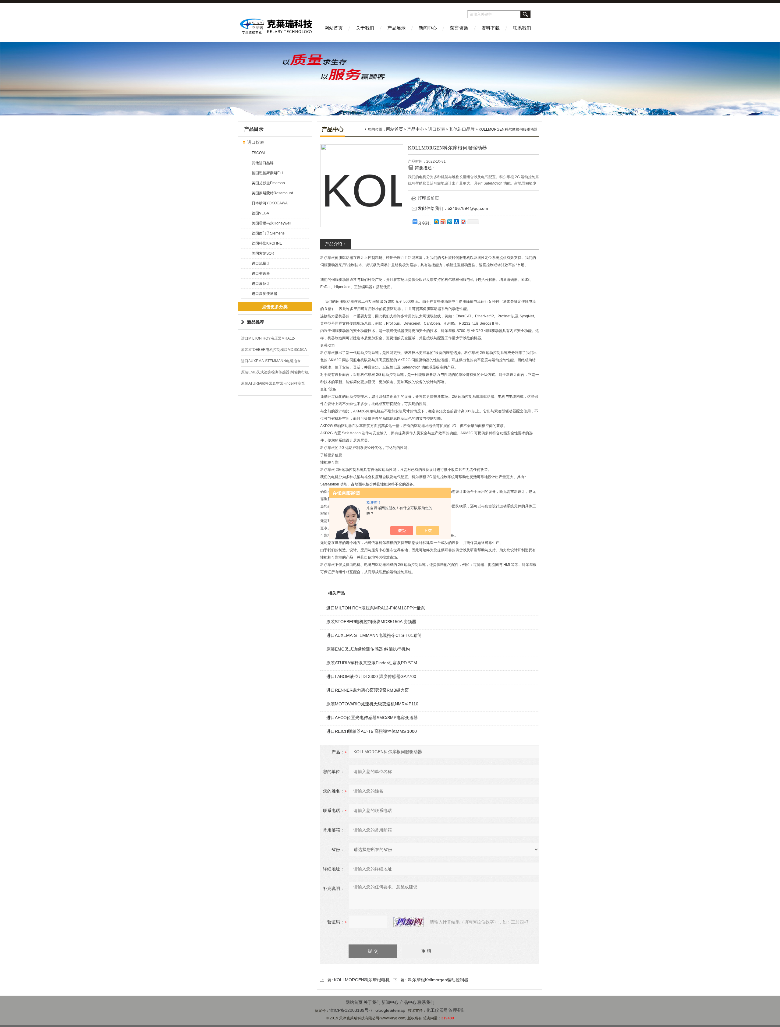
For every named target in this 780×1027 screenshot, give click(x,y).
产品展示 (396, 27)
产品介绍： (335, 243)
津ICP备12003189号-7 (351, 1010)
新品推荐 (255, 321)
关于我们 (365, 27)
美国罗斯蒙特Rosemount (272, 193)
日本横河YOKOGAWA (270, 203)
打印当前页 (428, 198)
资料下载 (490, 27)
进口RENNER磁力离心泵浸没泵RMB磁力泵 (367, 690)
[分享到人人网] (456, 221)
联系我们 (522, 27)
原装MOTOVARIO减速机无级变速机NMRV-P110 (372, 703)
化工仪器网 (437, 1010)
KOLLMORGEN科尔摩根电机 (362, 979)
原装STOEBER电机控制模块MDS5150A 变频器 (371, 621)
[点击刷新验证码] (408, 922)
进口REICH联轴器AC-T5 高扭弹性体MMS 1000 (371, 731)
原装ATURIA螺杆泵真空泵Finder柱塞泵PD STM (371, 662)
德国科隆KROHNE (267, 243)
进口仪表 (255, 142)
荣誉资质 (459, 27)
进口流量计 (261, 263)
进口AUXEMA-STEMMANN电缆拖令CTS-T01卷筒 (374, 635)
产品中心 (415, 129)
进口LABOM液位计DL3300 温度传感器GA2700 (371, 676)
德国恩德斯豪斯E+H (268, 173)
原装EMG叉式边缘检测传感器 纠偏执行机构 (368, 649)
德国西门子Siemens (268, 233)
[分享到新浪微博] (442, 221)
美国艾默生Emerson (268, 183)
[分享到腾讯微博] (449, 221)
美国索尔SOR (263, 253)
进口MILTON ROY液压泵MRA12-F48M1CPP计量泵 (375, 607)
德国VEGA (260, 213)
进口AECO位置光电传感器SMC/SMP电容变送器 (372, 717)
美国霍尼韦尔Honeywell (271, 223)
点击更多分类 (275, 306)
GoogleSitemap (390, 1010)
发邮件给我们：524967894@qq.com (453, 208)
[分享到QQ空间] (436, 221)
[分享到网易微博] (462, 221)
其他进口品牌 (263, 163)
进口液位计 (261, 283)
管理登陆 (457, 1010)
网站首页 (333, 27)
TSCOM (258, 153)
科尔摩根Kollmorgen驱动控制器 (438, 979)
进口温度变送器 (264, 293)
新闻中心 (428, 27)
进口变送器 (261, 273)
